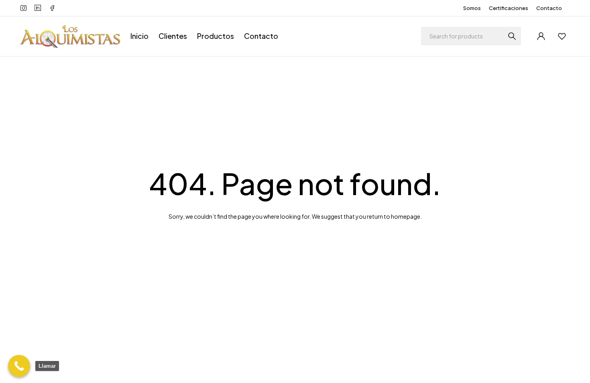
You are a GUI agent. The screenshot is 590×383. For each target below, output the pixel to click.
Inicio (139, 35)
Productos (215, 35)
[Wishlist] (562, 36)
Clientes (173, 35)
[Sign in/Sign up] (541, 36)
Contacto (549, 8)
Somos (472, 8)
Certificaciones (508, 8)
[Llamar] (19, 366)
